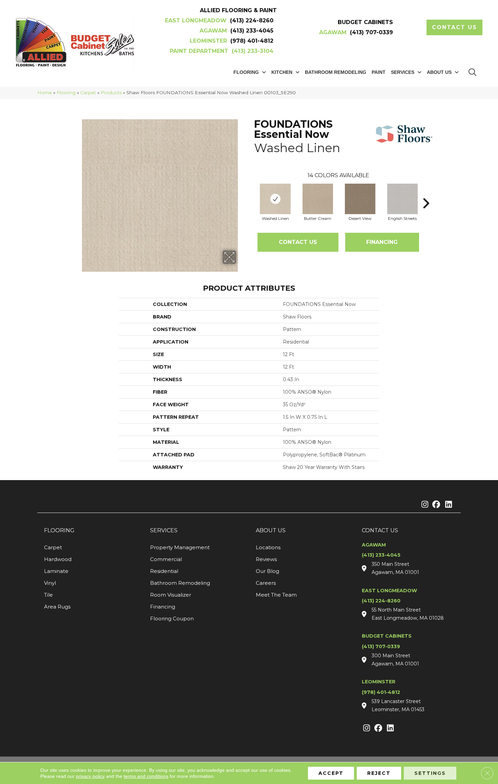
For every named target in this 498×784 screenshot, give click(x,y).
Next (426, 193)
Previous (251, 193)
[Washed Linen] (275, 199)
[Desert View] (360, 199)
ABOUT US (271, 530)
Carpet (88, 92)
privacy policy (90, 776)
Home (44, 92)
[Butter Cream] (318, 199)
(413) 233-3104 (252, 51)
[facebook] (435, 504)
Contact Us (298, 242)
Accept (331, 773)
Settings (430, 773)
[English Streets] (402, 199)
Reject (379, 773)
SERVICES (164, 530)
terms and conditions (146, 776)
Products (111, 92)
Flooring (66, 92)
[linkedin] (447, 504)
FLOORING (59, 530)
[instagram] (423, 504)
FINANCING (382, 242)
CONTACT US (380, 530)
